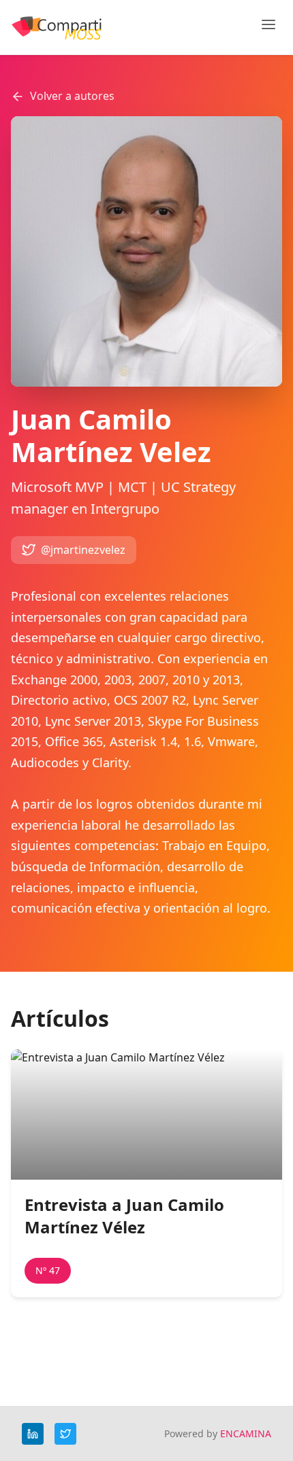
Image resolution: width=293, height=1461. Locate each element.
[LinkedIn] (33, 1434)
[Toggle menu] (268, 27)
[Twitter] (65, 1434)
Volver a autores (72, 95)
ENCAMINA (245, 1433)
